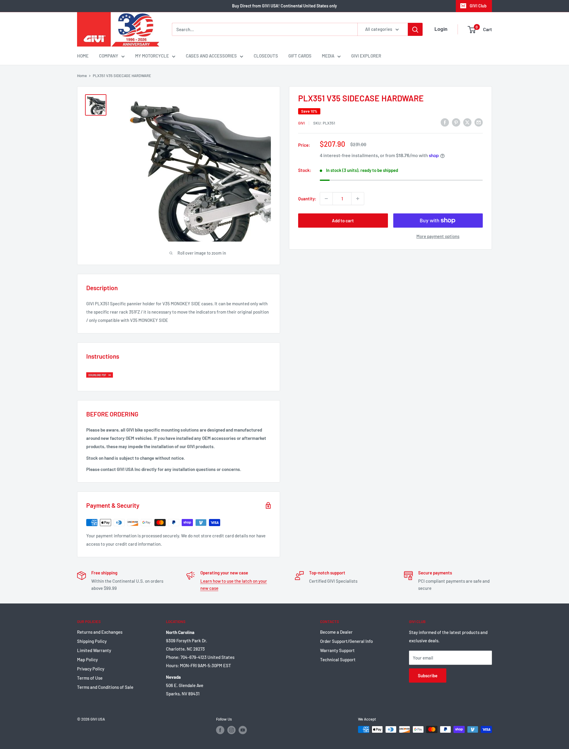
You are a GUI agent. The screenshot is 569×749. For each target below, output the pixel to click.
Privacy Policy (90, 668)
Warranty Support (337, 650)
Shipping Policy (92, 641)
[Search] (415, 29)
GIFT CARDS (299, 55)
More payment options (437, 236)
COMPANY (108, 55)
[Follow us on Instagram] (231, 730)
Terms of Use (90, 678)
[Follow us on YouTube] (243, 730)
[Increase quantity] (357, 198)
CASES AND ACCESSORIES (211, 55)
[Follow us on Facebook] (220, 730)
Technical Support (338, 659)
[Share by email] (478, 122)
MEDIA (328, 55)
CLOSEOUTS (266, 55)
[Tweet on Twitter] (467, 122)
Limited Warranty (94, 650)
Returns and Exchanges (99, 632)
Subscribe (427, 675)
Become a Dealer (336, 632)
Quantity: (307, 198)
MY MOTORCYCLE (152, 55)
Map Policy (87, 659)
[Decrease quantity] (326, 198)
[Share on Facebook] (445, 122)
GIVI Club (478, 5)
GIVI (301, 123)
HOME (83, 55)
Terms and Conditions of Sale (105, 687)
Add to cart (343, 220)
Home (82, 75)
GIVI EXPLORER (366, 55)
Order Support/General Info (346, 641)
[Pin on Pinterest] (456, 122)
